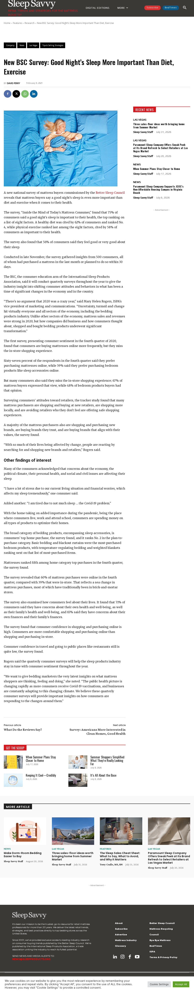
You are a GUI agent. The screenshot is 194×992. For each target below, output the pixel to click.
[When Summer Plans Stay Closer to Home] (13, 762)
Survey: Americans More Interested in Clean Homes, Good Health (98, 731)
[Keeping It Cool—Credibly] (13, 780)
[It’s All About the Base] (77, 780)
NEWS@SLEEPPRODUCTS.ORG (31, 959)
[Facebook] (7, 94)
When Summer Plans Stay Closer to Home (41, 759)
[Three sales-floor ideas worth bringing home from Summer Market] (73, 831)
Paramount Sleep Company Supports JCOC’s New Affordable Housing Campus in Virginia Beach (158, 189)
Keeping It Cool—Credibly (41, 775)
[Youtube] (137, 957)
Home (7, 23)
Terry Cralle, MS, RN (111, 864)
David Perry (13, 83)
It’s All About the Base (103, 775)
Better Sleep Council (110, 193)
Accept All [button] (181, 984)
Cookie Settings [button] (159, 984)
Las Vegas (139, 119)
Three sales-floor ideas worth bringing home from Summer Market (159, 125)
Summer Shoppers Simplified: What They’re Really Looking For (107, 760)
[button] (184, 7)
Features (17, 23)
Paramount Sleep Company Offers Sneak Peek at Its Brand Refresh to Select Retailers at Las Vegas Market (160, 148)
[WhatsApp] (25, 94)
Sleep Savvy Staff (143, 131)
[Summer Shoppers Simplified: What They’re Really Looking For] (77, 762)
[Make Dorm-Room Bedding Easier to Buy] (25, 831)
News (137, 164)
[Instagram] (122, 957)
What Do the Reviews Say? (23, 729)
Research (29, 23)
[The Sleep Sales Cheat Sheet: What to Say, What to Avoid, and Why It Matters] (121, 831)
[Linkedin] (34, 94)
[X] (16, 94)
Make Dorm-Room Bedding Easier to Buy (22, 854)
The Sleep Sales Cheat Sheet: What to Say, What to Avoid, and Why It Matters (120, 856)
